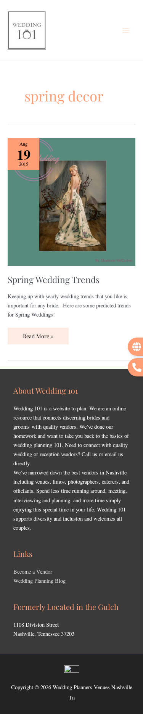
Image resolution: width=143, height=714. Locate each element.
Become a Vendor (32, 571)
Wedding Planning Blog (39, 580)
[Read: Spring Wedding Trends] (71, 201)
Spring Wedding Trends (54, 279)
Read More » (37, 334)
